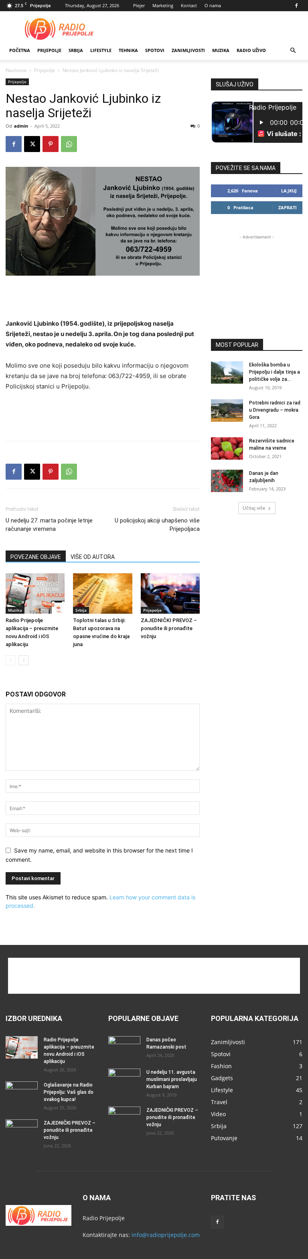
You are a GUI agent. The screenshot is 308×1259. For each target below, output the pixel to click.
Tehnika (128, 50)
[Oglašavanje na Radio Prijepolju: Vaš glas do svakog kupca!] (22, 1092)
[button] (292, 50)
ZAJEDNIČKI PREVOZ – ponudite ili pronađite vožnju (169, 628)
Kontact (189, 5)
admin (21, 126)
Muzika (220, 50)
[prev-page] (11, 660)
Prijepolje (49, 50)
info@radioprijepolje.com (166, 1235)
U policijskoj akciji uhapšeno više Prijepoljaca (157, 524)
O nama (213, 5)
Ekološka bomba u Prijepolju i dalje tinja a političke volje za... (274, 372)
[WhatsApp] (69, 144)
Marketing (162, 5)
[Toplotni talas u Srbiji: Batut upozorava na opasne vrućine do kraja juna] (102, 593)
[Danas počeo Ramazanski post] (124, 1047)
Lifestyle (100, 50)
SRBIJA (76, 50)
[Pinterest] (51, 144)
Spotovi (154, 50)
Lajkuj (289, 191)
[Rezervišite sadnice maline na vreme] (227, 448)
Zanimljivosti (188, 50)
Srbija (81, 610)
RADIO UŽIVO (251, 50)
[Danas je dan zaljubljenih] (227, 481)
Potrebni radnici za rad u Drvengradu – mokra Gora (274, 410)
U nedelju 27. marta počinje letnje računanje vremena (49, 524)
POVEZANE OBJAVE (35, 557)
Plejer (139, 5)
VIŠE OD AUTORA (93, 557)
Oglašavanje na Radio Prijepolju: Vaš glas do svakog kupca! (68, 1092)
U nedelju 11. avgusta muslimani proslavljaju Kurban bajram (171, 1079)
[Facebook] (296, 5)
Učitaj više (254, 507)
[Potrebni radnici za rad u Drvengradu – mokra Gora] (227, 410)
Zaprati (287, 207)
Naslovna (16, 70)
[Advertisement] (208, 29)
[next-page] (23, 660)
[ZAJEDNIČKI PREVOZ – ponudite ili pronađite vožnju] (170, 593)
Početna (19, 50)
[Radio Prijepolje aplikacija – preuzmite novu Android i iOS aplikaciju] (35, 593)
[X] (32, 144)
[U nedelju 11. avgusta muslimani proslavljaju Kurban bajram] (124, 1080)
